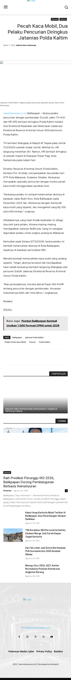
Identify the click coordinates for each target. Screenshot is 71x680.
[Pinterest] (32, 52)
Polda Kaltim (44, 342)
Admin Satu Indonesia (26, 45)
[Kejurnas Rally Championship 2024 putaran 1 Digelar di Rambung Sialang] (35, 397)
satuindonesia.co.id (14, 113)
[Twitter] (24, 52)
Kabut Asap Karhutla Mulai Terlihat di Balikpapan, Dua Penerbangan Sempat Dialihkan (45, 515)
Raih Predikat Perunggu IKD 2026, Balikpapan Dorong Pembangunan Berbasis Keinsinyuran (28, 482)
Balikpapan (17, 337)
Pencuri (32, 342)
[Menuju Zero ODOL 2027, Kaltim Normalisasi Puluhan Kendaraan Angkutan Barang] (13, 570)
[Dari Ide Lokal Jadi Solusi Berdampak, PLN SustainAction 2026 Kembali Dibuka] (13, 553)
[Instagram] (27, 636)
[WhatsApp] (39, 52)
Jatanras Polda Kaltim (34, 337)
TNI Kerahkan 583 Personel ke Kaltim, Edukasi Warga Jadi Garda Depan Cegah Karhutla (45, 533)
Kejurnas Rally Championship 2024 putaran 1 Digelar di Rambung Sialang (31, 410)
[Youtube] (52, 636)
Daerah (55, 19)
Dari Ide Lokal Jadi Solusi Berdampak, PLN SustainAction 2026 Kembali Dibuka (45, 551)
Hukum (63, 19)
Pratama (7, 490)
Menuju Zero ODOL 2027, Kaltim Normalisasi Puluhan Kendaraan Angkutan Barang (42, 568)
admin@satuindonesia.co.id (35, 627)
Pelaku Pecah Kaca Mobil (15, 342)
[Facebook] (17, 52)
